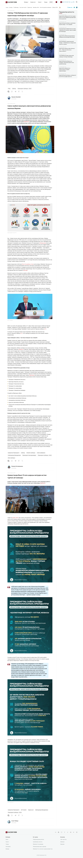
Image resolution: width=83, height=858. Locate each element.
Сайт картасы (63, 839)
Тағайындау (16, 7)
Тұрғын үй (30, 809)
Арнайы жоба (36, 7)
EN (67, 2)
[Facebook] (19, 92)
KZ (61, 2)
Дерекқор (29, 7)
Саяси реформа (41, 452)
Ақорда (10, 7)
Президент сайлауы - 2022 (24, 88)
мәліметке (21, 349)
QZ (63, 2)
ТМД (9, 88)
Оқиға (7, 839)
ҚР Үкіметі (23, 809)
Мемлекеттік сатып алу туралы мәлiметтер (42, 848)
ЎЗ (73, 2)
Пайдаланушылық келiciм (38, 839)
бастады (25, 270)
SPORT (51, 2)
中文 (69, 2)
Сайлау (14, 88)
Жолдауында (43, 243)
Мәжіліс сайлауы (31, 452)
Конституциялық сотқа (27, 264)
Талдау (45, 2)
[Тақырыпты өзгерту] (57, 2)
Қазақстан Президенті (13, 452)
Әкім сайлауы (11, 457)
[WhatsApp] (12, 92)
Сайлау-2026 (55, 7)
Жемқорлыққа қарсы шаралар (39, 846)
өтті (45, 329)
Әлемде (7, 848)
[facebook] (64, 832)
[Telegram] (15, 92)
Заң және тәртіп (23, 7)
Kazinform (26, 121)
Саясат (7, 841)
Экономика (8, 846)
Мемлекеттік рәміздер (38, 844)
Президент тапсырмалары (29, 455)
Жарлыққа (31, 375)
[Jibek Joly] (70, 7)
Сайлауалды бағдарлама (14, 455)
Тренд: (7, 7)
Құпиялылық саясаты (37, 841)
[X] (22, 92)
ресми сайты (15, 517)
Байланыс (62, 841)
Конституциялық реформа (45, 7)
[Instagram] (8, 92)
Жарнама (62, 844)
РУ (65, 2)
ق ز (71, 2)
